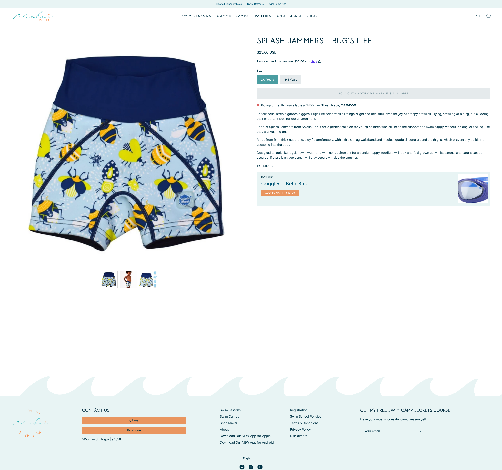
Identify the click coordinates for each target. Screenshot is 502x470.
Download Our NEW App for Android (247, 442)
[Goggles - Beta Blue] (473, 188)
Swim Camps (229, 416)
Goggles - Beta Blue (284, 184)
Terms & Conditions (304, 423)
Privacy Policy (300, 429)
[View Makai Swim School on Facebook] (242, 467)
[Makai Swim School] (32, 16)
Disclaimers (298, 436)
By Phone (134, 430)
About (224, 429)
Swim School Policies (305, 416)
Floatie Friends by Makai (229, 3)
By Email (134, 420)
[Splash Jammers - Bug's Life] (109, 279)
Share (268, 165)
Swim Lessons (230, 410)
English (247, 458)
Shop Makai (228, 423)
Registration (298, 410)
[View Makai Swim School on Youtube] (260, 467)
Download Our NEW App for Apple (245, 436)
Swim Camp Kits (277, 3)
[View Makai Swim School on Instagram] (251, 467)
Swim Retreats (255, 3)
